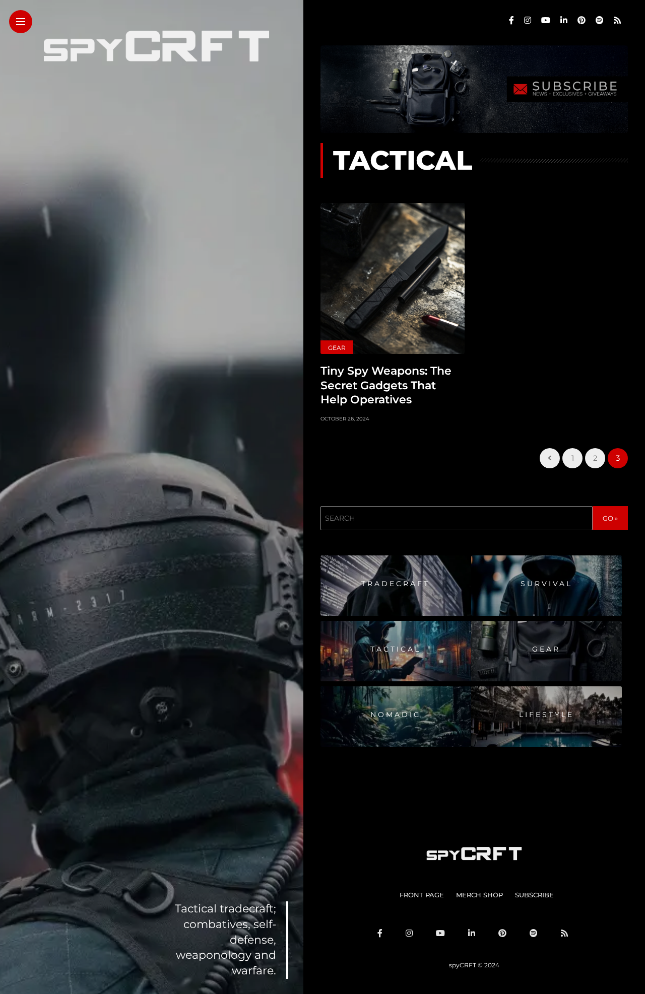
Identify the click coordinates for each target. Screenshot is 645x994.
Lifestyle (546, 714)
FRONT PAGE (422, 895)
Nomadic (395, 714)
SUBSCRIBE (534, 895)
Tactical (395, 649)
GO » (610, 518)
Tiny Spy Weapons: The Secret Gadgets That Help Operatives (386, 385)
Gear (337, 347)
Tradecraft (395, 583)
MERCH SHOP (479, 895)
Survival (546, 583)
